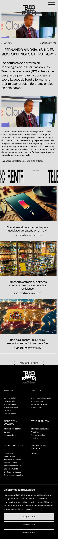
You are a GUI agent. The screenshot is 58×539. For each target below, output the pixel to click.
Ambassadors (9, 435)
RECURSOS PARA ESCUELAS (39, 446)
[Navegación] (51, 4)
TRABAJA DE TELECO (14, 445)
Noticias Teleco (10, 404)
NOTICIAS (8, 390)
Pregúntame (36, 438)
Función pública (10, 462)
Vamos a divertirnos (39, 404)
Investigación (9, 456)
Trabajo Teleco (10, 414)
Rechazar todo (29, 532)
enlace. (39, 161)
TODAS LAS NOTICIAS (29, 363)
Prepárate (35, 432)
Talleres (34, 453)
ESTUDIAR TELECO (40, 421)
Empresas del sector (12, 459)
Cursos (7, 432)
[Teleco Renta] (29, 380)
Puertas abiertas (38, 435)
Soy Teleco (8, 453)
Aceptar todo (29, 516)
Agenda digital (10, 398)
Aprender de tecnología (41, 398)
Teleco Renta (9, 410)
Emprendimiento (11, 469)
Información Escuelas (40, 429)
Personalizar (29, 524)
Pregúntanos (36, 407)
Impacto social (37, 401)
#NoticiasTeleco (48, 43)
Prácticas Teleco (11, 407)
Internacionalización (12, 466)
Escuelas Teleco (10, 401)
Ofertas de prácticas (12, 472)
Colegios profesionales (13, 475)
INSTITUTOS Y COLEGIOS (10, 422)
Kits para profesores (12, 429)
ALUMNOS (36, 390)
